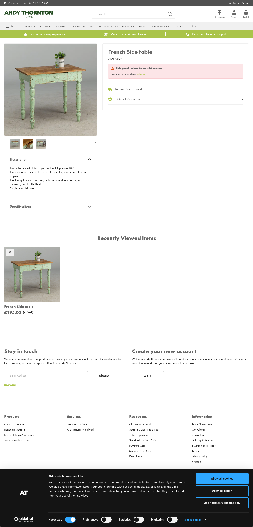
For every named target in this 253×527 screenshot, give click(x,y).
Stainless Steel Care (140, 451)
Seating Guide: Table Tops (144, 429)
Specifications (20, 206)
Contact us (198, 435)
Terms (195, 451)
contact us (140, 74)
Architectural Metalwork (154, 26)
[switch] (106, 520)
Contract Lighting (82, 26)
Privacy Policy (10, 384)
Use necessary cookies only (222, 502)
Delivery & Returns (202, 440)
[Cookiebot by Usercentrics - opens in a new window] (24, 520)
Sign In (236, 3)
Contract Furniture (52, 26)
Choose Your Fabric (140, 424)
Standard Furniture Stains (143, 440)
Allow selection (222, 490)
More (194, 26)
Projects (181, 26)
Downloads (135, 456)
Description (19, 159)
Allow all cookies (222, 478)
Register (245, 3)
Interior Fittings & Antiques (116, 26)
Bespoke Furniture (77, 424)
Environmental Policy (203, 445)
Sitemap (196, 461)
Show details (192, 519)
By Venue (30, 26)
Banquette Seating (14, 429)
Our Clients (198, 429)
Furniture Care (137, 445)
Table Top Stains (138, 435)
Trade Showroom (202, 424)
